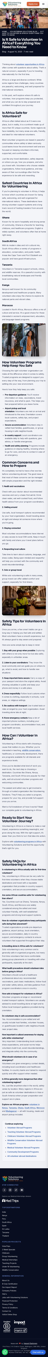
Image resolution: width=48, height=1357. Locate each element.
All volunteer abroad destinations (21, 1156)
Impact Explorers (30, 1343)
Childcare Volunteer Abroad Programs (24, 1136)
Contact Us (6, 1311)
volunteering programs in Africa (28, 841)
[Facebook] (4, 1190)
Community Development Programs (23, 1152)
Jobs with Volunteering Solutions (15, 1297)
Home (4, 31)
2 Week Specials (8, 1250)
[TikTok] (16, 1190)
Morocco (41, 1108)
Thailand (5, 1236)
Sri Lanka (5, 1229)
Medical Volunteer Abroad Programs (23, 1147)
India (4, 1212)
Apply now (33, 4)
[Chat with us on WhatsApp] (5, 1352)
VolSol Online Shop (9, 1314)
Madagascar (11, 1111)
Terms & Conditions (10, 1308)
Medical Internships (9, 1260)
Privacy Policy (7, 1304)
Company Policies (9, 1291)
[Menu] (43, 4)
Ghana (20, 1108)
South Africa (30, 1108)
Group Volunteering (9, 1256)
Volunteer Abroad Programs (19, 1127)
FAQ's (4, 1294)
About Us (5, 1280)
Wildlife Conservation (10, 1270)
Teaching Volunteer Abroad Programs (24, 1132)
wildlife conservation (31, 750)
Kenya (4, 1215)
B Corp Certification (9, 1284)
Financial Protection (10, 1301)
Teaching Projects (9, 1263)
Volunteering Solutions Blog (23, 31)
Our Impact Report (9, 1287)
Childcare (5, 1253)
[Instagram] (10, 1190)
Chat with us (38, 1352)
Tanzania (13, 1108)
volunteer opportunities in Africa (30, 64)
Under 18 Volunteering (10, 1267)
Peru (4, 1219)
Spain (4, 1226)
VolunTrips (6, 1246)
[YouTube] (22, 1190)
